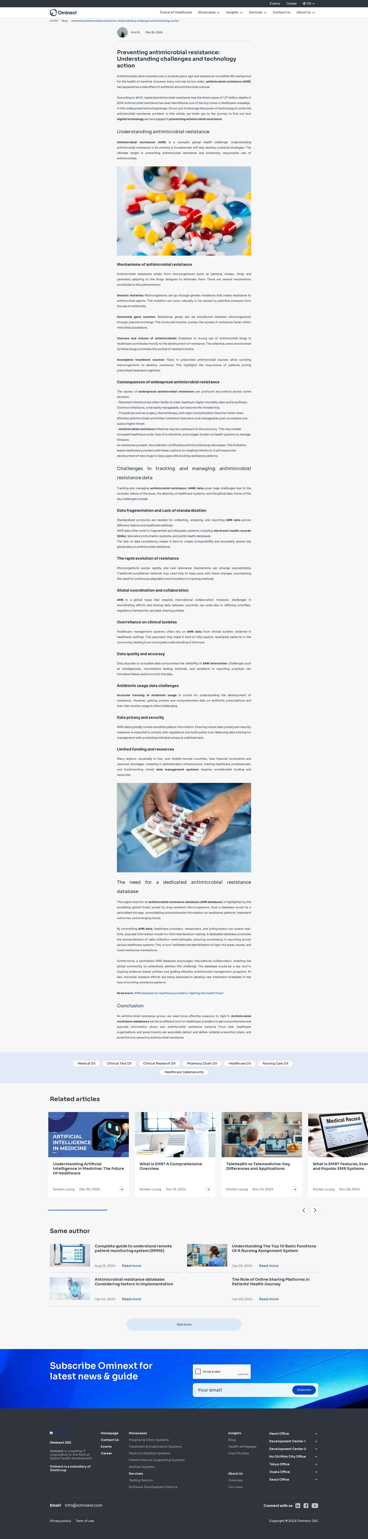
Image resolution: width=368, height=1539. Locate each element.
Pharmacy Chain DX (202, 1063)
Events (275, 4)
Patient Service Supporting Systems (157, 1460)
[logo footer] (60, 1433)
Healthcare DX (240, 1063)
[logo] (63, 12)
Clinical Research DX (159, 1063)
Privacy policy (60, 1521)
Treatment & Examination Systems (155, 1447)
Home (54, 20)
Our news (235, 1487)
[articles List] (88, 1134)
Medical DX (86, 1063)
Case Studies (238, 1453)
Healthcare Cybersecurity (184, 1072)
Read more (131, 1266)
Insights (232, 12)
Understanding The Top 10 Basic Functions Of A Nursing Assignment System (274, 1248)
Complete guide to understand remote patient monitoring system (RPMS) (133, 1248)
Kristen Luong (64, 1189)
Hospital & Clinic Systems (149, 1440)
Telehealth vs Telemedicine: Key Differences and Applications (258, 1166)
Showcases (207, 12)
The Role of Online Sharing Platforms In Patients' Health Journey (271, 1281)
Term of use (85, 1521)
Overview (235, 1480)
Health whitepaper (242, 1447)
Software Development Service (153, 1487)
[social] (297, 1505)
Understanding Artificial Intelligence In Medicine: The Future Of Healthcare (88, 1169)
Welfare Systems (142, 1467)
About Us (304, 12)
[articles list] (121, 1189)
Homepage (109, 1433)
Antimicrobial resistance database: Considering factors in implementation (134, 1281)
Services (255, 12)
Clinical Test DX (119, 1063)
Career (291, 4)
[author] (122, 32)
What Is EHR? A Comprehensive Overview (171, 1166)
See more (184, 1324)
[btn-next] (304, 1210)
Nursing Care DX (275, 1063)
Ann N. (135, 32)
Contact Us (281, 12)
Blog (64, 20)
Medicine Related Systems (149, 1453)
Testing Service (141, 1480)
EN (309, 4)
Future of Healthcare (176, 12)
